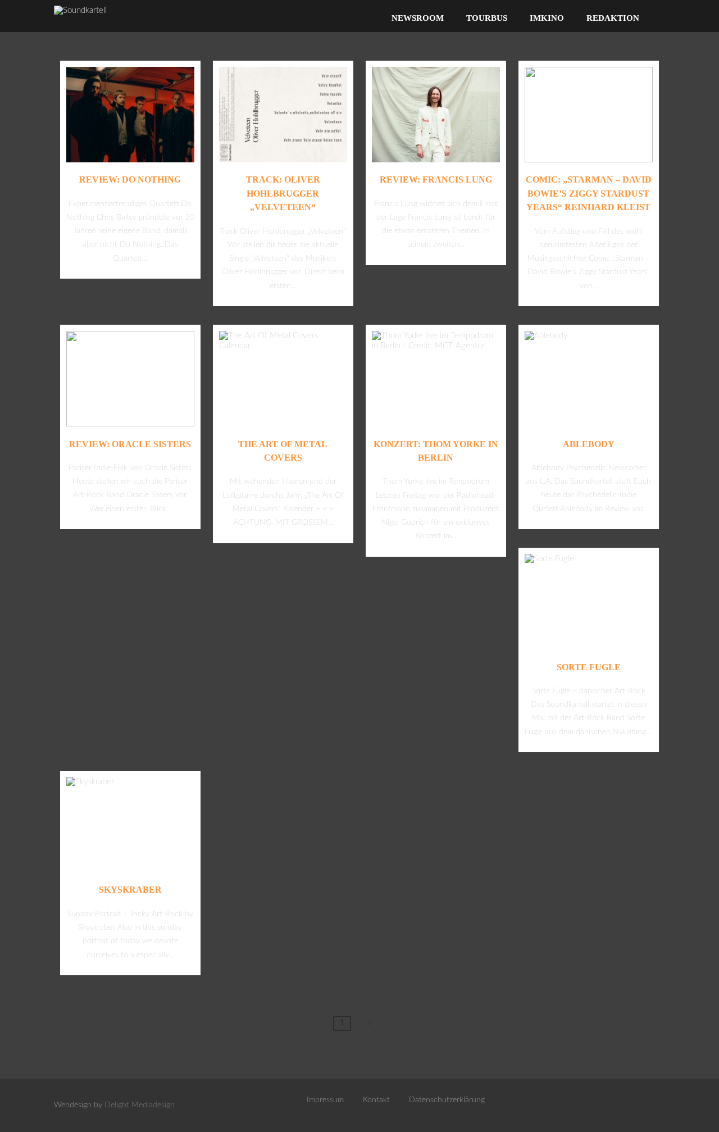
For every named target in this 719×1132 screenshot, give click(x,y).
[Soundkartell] (80, 10)
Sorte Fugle (589, 667)
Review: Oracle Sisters (130, 444)
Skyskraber (130, 889)
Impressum (325, 1100)
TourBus (486, 17)
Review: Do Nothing (130, 179)
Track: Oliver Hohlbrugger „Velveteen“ (283, 193)
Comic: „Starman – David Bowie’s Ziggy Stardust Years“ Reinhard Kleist (589, 193)
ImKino (547, 17)
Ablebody (589, 444)
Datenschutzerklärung (447, 1100)
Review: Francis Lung (436, 179)
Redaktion (612, 17)
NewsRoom (418, 17)
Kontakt (376, 1100)
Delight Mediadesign (139, 1105)
